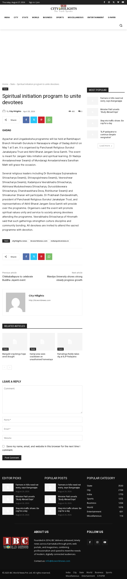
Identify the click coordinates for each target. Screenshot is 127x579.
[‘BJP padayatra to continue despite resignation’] (92, 134)
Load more (105, 145)
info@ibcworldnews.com (58, 560)
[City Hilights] (4, 111)
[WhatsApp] (49, 120)
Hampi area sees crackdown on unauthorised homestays (41, 357)
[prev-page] (4, 367)
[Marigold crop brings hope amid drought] (14, 342)
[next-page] (10, 367)
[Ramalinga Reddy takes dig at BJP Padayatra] (69, 342)
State (12, 84)
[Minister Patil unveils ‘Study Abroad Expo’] (92, 112)
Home (5, 84)
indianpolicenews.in (60, 241)
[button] (121, 25)
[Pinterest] (41, 120)
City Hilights (15, 111)
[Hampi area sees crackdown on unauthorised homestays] (42, 342)
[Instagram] (109, 2)
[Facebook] (104, 2)
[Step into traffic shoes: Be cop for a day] (92, 123)
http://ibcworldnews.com (40, 300)
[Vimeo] (118, 2)
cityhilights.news (19, 241)
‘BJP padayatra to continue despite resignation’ (108, 135)
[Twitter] (114, 2)
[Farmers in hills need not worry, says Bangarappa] (92, 101)
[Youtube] (123, 2)
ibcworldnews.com (38, 241)
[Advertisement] (63, 54)
